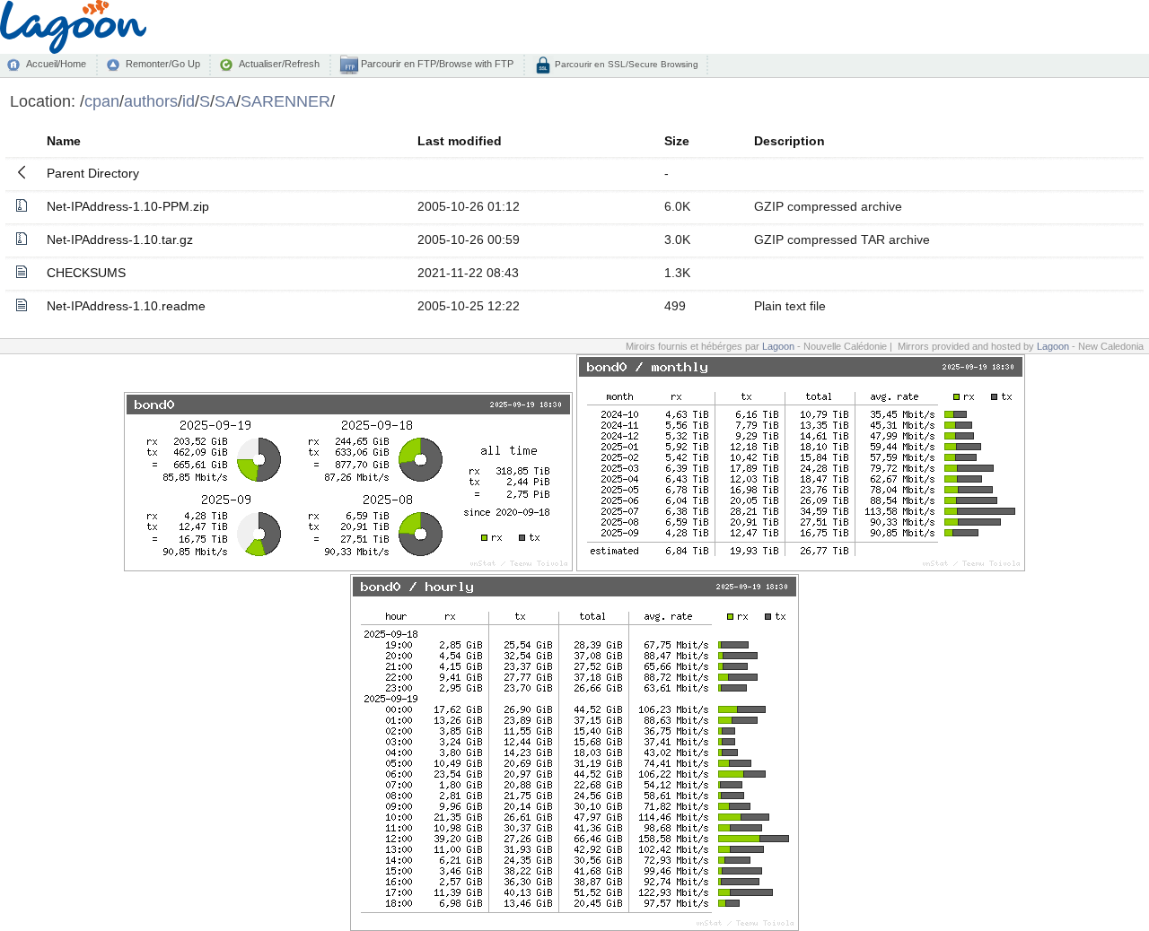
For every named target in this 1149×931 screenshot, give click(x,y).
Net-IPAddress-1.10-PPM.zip (128, 206)
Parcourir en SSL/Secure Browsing (625, 64)
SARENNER (285, 100)
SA (225, 100)
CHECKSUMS (86, 272)
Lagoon (778, 346)
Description (789, 141)
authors (151, 100)
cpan (101, 100)
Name (64, 141)
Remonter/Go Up (163, 63)
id (188, 100)
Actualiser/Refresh (279, 63)
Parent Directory (93, 173)
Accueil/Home (56, 63)
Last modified (459, 141)
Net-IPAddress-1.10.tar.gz (120, 239)
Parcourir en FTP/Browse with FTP (435, 63)
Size (676, 141)
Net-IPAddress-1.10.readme (126, 306)
